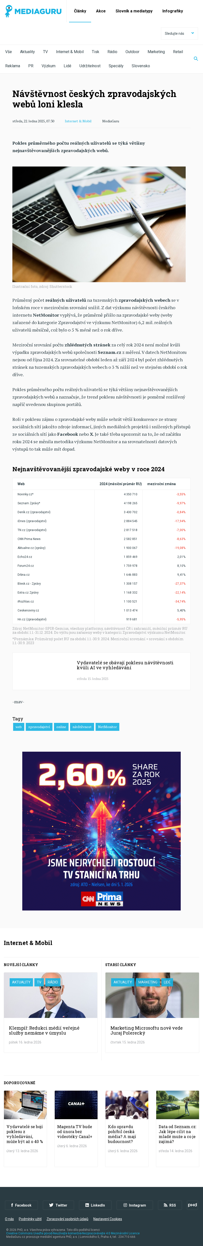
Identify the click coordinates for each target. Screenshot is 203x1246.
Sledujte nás (174, 33)
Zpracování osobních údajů (67, 1219)
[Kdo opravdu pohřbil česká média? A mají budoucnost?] (126, 1129)
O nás (9, 1219)
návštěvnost (82, 726)
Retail (178, 51)
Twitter (61, 1205)
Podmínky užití (30, 1219)
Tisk (95, 51)
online (61, 726)
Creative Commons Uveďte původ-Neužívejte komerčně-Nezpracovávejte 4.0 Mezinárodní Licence (73, 1233)
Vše (8, 51)
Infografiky (172, 11)
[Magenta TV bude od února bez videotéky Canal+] (76, 1129)
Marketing (156, 51)
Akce (101, 11)
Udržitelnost (90, 66)
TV (45, 51)
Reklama (12, 66)
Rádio (112, 51)
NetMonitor (107, 726)
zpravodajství (39, 726)
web (19, 726)
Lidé (67, 66)
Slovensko (141, 66)
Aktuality (27, 51)
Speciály (116, 66)
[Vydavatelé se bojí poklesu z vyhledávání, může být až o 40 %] (25, 1129)
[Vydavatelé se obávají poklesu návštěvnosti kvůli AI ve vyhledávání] (101, 671)
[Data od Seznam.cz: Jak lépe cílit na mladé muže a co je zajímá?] (177, 1129)
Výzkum (48, 66)
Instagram (137, 1205)
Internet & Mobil (70, 51)
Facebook (23, 1205)
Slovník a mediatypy (134, 11)
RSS (172, 1205)
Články (80, 11)
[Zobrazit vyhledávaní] (192, 59)
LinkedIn (98, 1205)
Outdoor (132, 51)
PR (30, 66)
